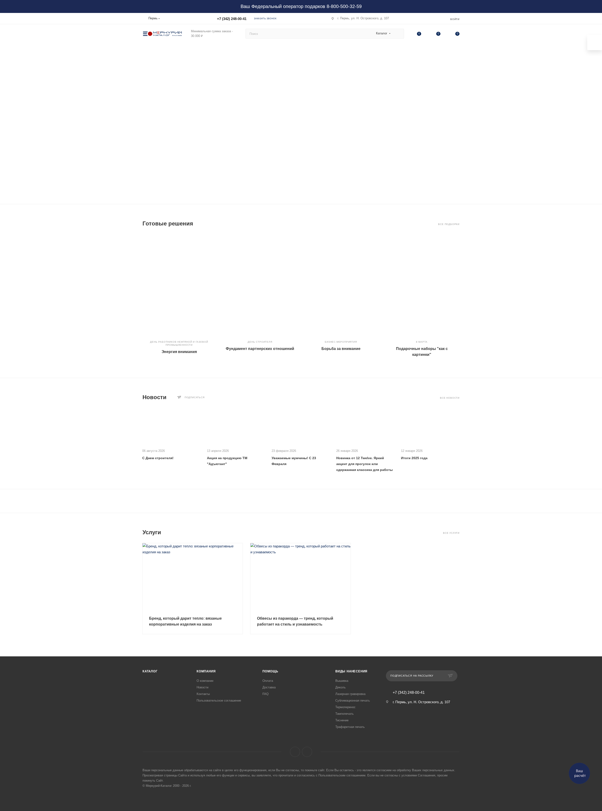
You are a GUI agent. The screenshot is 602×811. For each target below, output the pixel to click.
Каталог (150, 671)
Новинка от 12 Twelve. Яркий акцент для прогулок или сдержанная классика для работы (364, 464)
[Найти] (398, 34)
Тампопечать (344, 713)
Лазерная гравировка (350, 694)
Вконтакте (295, 752)
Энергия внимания (179, 352)
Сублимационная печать (352, 700)
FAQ (265, 694)
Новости (202, 687)
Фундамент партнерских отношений (260, 349)
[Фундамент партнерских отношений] (260, 285)
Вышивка (341, 681)
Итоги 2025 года (414, 458)
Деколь (340, 687)
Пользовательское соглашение (219, 700)
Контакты (203, 694)
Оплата (267, 681)
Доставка (269, 687)
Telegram (307, 752)
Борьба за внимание (340, 349)
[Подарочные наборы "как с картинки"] (422, 285)
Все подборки (448, 224)
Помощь (270, 671)
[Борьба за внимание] (341, 285)
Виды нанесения (351, 671)
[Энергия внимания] (179, 285)
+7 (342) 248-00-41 (231, 19)
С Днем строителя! (158, 458)
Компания (206, 671)
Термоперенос (345, 707)
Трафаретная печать (350, 727)
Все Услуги (451, 533)
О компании (205, 681)
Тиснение (342, 720)
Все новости (449, 398)
